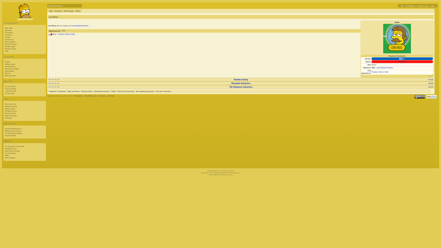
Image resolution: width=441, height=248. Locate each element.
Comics (7, 37)
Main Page (9, 28)
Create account (423, 6)
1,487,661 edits (10, 91)
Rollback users (10, 64)
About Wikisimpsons (90, 96)
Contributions (410, 6)
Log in (432, 6)
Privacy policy (78, 96)
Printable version (11, 111)
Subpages (8, 118)
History (77, 11)
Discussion (58, 11)
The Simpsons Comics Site (14, 146)
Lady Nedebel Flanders (384, 67)
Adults (113, 91)
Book (54, 34)
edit (63, 30)
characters (240, 86)
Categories (53, 91)
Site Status (111, 96)
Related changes (11, 106)
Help (6, 51)
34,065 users (9, 93)
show (431, 79)
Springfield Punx (11, 148)
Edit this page (69, 11)
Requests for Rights (12, 69)
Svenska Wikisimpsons (13, 128)
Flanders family (241, 79)
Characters (9, 32)
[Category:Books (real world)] (51, 35)
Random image (10, 49)
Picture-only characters (125, 91)
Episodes (8, 30)
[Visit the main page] (25, 17)
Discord (7, 73)
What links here (10, 104)
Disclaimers (102, 96)
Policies (7, 62)
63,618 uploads (10, 88)
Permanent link (10, 113)
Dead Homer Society (12, 151)
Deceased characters (240, 83)
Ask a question (10, 42)
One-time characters (163, 91)
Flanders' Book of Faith (380, 72)
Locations (8, 35)
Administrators (10, 66)
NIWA (7, 155)
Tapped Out (9, 39)
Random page (10, 46)
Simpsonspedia (10, 135)
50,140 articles (10, 86)
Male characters (73, 91)
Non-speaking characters (145, 91)
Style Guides (9, 71)
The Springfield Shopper (14, 133)
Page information (11, 115)
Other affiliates (10, 158)
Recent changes (11, 44)
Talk (402, 6)
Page (51, 11)
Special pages (10, 108)
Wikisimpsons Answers (13, 131)
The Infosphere (10, 153)
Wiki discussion (10, 75)
